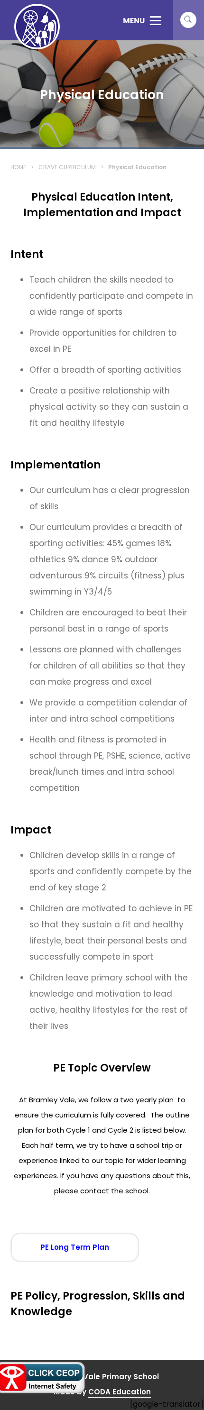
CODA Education (119, 1392)
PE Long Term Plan (88, 1252)
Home (18, 167)
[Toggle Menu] (142, 20)
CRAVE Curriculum (67, 167)
